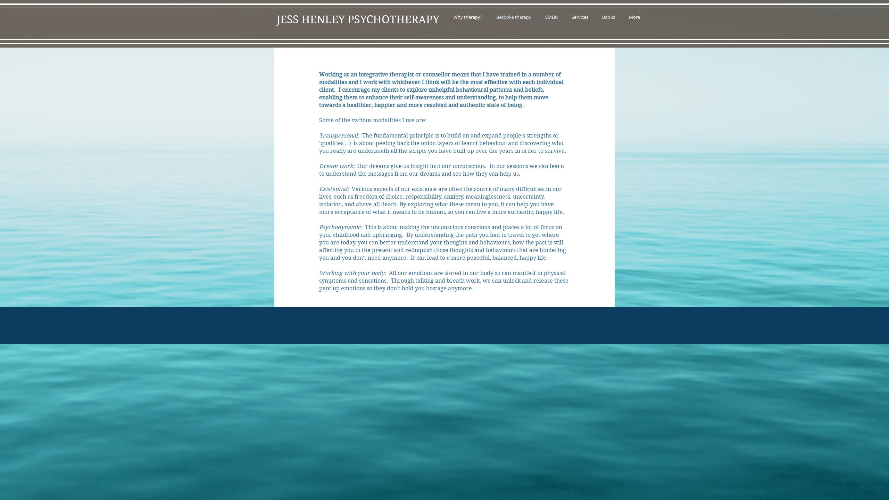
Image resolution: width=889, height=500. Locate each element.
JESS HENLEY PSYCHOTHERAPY (357, 19)
